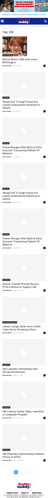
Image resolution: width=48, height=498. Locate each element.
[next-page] (31, 472)
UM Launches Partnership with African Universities (19, 370)
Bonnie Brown (7, 55)
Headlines (6, 280)
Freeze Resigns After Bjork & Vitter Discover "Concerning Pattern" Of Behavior (22, 150)
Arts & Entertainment (9, 322)
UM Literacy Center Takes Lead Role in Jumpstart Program (23, 413)
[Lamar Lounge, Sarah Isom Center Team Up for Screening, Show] (24, 310)
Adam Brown (7, 66)
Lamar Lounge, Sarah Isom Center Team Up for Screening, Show (21, 328)
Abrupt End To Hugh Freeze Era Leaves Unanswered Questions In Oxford (21, 104)
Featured (6, 97)
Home (4, 28)
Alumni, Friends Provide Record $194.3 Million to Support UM (20, 286)
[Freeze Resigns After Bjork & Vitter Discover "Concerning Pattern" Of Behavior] (24, 130)
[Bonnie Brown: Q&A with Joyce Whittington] (24, 46)
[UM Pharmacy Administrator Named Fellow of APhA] (24, 437)
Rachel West (6, 333)
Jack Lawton (6, 111)
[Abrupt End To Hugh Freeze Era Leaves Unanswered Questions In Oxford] (24, 85)
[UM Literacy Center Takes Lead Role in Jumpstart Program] (24, 395)
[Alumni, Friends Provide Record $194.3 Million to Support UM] (24, 267)
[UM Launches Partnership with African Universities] (24, 352)
